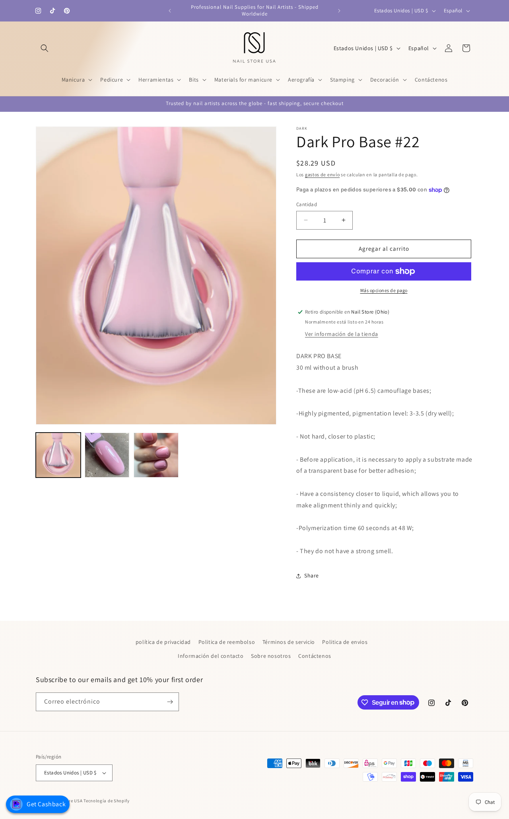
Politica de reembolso (226, 641)
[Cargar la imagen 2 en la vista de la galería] (107, 455)
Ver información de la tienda (341, 333)
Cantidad (306, 204)
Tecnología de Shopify (107, 800)
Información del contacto (210, 655)
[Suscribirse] (170, 701)
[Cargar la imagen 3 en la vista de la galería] (156, 455)
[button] (44, 48)
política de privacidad (163, 641)
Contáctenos (314, 655)
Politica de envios (344, 641)
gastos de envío (322, 174)
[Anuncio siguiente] (339, 10)
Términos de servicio (288, 641)
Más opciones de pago (384, 290)
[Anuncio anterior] (170, 10)
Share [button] (311, 575)
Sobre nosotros (271, 655)
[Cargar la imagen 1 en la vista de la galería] (58, 455)
